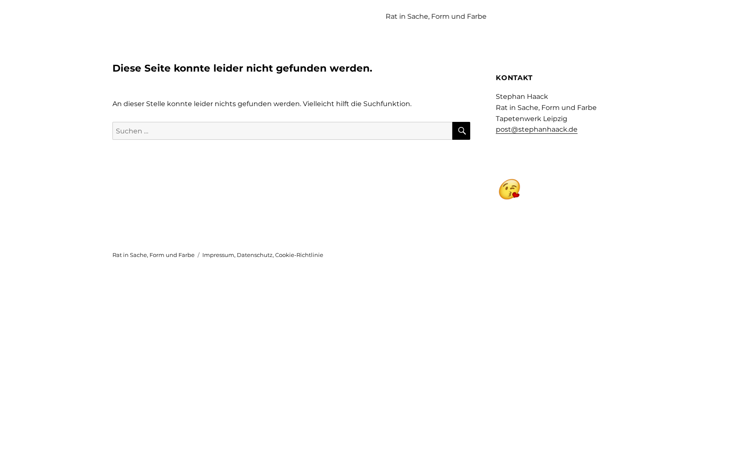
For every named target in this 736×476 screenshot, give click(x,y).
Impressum (218, 254)
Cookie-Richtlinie (299, 254)
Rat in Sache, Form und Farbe (153, 254)
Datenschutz (255, 254)
